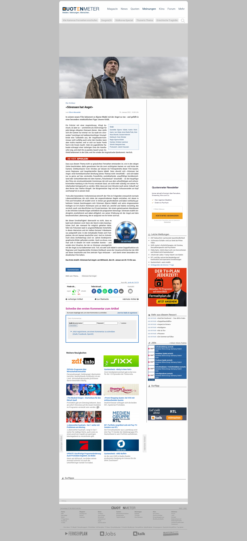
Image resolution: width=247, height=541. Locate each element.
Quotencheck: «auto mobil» (161, 262)
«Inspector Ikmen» (159, 324)
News (124, 9)
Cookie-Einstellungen (177, 522)
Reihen (82, 515)
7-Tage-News (65, 519)
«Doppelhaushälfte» (160, 321)
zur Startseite (102, 299)
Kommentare (73, 269)
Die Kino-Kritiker (157, 515)
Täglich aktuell (120, 517)
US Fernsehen (100, 527)
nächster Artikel (130, 299)
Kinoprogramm (157, 527)
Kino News (67, 527)
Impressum (174, 524)
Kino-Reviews (139, 517)
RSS (62, 513)
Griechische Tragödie (167, 20)
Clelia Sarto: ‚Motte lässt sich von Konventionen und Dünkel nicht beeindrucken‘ (168, 251)
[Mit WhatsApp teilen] (105, 291)
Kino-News (156, 513)
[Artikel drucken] (121, 291)
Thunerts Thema (144, 20)
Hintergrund (83, 513)
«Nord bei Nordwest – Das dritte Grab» (166, 318)
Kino (162, 9)
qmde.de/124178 (133, 282)
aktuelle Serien (148, 527)
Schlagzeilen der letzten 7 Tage (162, 265)
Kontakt (173, 517)
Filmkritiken (91, 527)
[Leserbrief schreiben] (130, 291)
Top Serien (180, 527)
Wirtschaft (101, 517)
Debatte (137, 513)
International (101, 519)
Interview (82, 517)
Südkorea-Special (124, 20)
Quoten (135, 9)
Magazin (112, 9)
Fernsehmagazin (82, 527)
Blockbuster (131, 527)
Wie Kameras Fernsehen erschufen (80, 20)
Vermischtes (101, 515)
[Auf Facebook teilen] (94, 291)
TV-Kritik (137, 515)
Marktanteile (120, 515)
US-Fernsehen (102, 522)
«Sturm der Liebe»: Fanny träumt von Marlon (167, 255)
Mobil (63, 517)
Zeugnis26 (106, 20)
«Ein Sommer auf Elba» (161, 337)
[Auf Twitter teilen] (99, 291)
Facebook (64, 521)
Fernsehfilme (139, 527)
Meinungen (149, 9)
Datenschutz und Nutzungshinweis (176, 519)
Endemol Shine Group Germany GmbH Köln (168, 349)
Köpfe (99, 521)
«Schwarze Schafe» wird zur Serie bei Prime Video (167, 241)
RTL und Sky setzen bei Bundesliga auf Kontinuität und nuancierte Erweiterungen (166, 258)
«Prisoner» (156, 334)
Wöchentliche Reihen (122, 513)
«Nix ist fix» (157, 330)
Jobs (172, 515)
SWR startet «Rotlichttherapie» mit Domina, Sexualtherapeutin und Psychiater (167, 246)
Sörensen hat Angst (89, 276)
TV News (107, 527)
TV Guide (124, 527)
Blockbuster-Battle (158, 519)
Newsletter (64, 515)
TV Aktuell (74, 527)
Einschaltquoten (116, 527)
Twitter (63, 522)
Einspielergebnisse (158, 517)
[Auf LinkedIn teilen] (115, 291)
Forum (171, 9)
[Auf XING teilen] (110, 291)
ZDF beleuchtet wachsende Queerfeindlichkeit (168, 238)
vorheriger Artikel (75, 299)
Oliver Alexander (75, 112)
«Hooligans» (157, 327)
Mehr (181, 9)
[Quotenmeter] (80, 10)
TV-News (100, 513)
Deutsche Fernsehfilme (169, 527)
